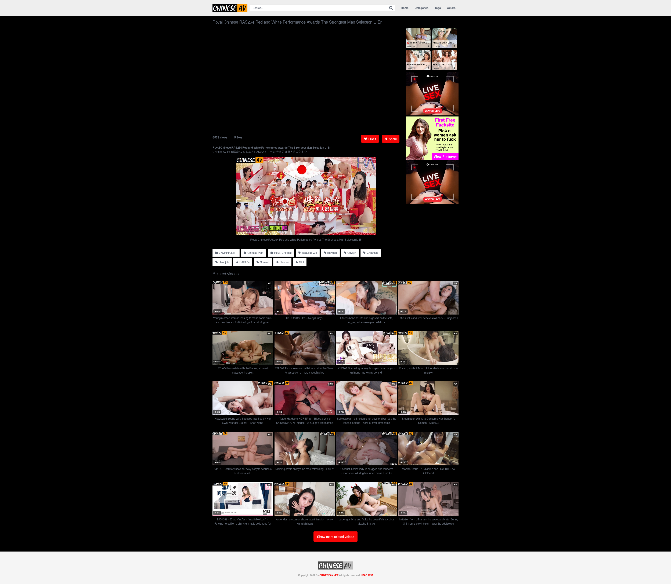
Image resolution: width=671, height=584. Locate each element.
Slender (284, 262)
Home (404, 8)
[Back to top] (661, 573)
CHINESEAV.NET (328, 575)
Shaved (264, 262)
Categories (421, 8)
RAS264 (244, 262)
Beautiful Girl (309, 253)
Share (392, 138)
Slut (301, 262)
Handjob (223, 262)
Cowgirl (351, 253)
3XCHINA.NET (227, 253)
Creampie (372, 253)
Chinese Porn (255, 253)
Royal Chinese (282, 253)
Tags (438, 8)
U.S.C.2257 (367, 575)
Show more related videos (335, 536)
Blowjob (332, 253)
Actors (451, 8)
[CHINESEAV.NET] (229, 8)
